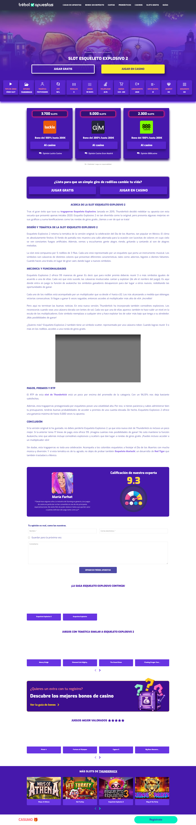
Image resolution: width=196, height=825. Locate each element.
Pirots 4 (44, 749)
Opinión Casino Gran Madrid (101, 153)
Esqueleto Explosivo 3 (43, 617)
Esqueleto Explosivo (80, 617)
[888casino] (146, 127)
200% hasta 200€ (104, 137)
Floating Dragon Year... (152, 662)
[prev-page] (95, 670)
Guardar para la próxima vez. (47, 537)
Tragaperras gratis (90, 52)
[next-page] (99, 670)
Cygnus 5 (116, 749)
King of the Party (152, 802)
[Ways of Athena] (44, 788)
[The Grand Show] (116, 649)
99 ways (89, 92)
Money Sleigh (44, 662)
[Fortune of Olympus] (80, 736)
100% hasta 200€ (55, 137)
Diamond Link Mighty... (80, 662)
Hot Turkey (80, 802)
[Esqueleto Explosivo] (80, 603)
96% (58, 92)
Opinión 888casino (149, 153)
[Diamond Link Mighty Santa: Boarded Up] (80, 649)
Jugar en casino (133, 69)
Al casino (49, 145)
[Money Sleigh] (44, 649)
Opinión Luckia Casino (52, 153)
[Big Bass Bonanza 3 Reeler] (152, 736)
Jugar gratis (63, 69)
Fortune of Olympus (80, 749)
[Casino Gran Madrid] (98, 127)
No (169, 92)
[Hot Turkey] (80, 788)
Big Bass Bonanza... (152, 749)
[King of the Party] (152, 788)
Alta (105, 92)
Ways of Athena (43, 802)
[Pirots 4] (44, 736)
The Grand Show (116, 662)
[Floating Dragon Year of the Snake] (152, 649)
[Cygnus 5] (116, 736)
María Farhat (62, 497)
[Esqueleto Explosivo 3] (44, 603)
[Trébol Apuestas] (36, 5)
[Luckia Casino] (49, 127)
